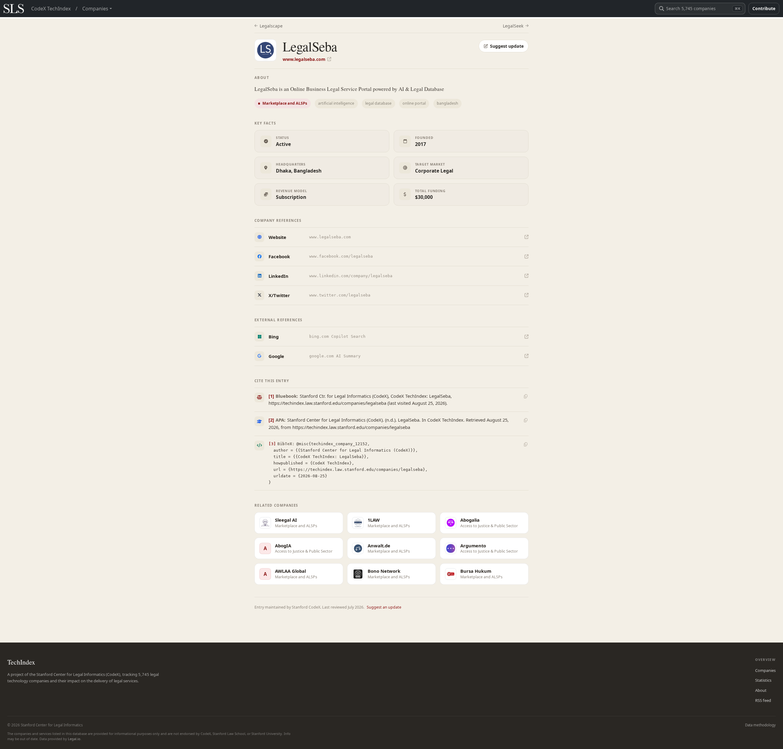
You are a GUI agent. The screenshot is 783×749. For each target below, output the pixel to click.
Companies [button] (95, 8)
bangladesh (447, 103)
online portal (414, 103)
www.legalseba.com (304, 59)
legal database (378, 103)
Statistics (763, 680)
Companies (765, 670)
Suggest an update (384, 607)
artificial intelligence (336, 103)
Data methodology (760, 725)
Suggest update (507, 46)
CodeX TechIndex (51, 8)
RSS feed (763, 700)
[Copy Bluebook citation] (525, 396)
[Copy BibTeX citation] (525, 444)
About (760, 690)
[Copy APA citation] (525, 420)
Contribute (763, 8)
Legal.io (74, 738)
